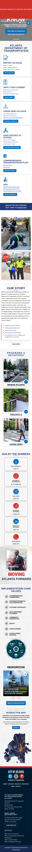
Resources (25, 784)
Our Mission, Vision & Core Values (13, 817)
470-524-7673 (22, 207)
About (5, 784)
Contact (18, 786)
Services (11, 784)
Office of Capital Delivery (11, 839)
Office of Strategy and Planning (13, 841)
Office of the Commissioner (12, 833)
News (13, 786)
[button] (13, 39)
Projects (18, 784)
